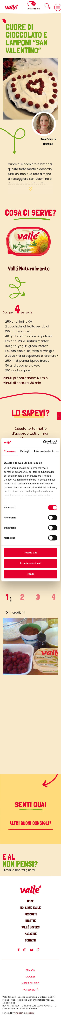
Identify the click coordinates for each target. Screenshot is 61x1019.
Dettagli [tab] (24, 451)
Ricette (30, 921)
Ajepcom (30, 1013)
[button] (47, 6)
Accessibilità (30, 989)
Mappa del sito (30, 983)
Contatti (30, 940)
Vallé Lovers (30, 927)
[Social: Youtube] (33, 951)
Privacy (30, 970)
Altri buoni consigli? (30, 823)
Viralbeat (18, 1013)
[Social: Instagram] (26, 951)
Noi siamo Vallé (30, 908)
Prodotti (31, 914)
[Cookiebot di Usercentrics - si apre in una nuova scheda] (43, 442)
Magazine (31, 934)
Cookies (30, 976)
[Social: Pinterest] (40, 951)
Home (30, 901)
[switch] (52, 517)
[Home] (11, 7)
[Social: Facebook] (20, 951)
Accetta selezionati (30, 563)
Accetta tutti (30, 552)
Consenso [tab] (9, 451)
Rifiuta (30, 574)
